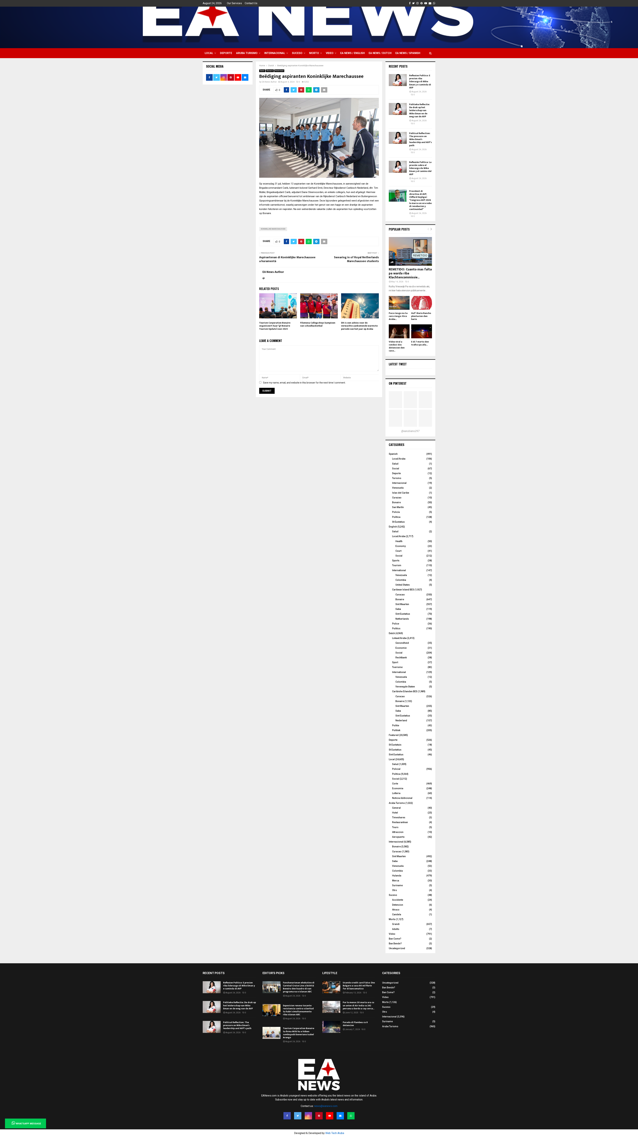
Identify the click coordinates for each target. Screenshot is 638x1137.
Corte (395, 783)
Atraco (395, 909)
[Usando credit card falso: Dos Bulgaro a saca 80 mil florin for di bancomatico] (331, 987)
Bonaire (270, 71)
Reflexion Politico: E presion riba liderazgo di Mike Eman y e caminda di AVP (420, 82)
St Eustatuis (395, 744)
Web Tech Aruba (334, 1133)
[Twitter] (297, 1115)
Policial (396, 769)
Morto (314, 53)
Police (395, 623)
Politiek (396, 730)
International (399, 570)
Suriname (397, 885)
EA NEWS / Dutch (380, 53)
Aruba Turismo (247, 53)
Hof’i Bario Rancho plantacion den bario (421, 316)
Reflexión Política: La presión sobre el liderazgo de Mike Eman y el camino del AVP (420, 168)
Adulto (395, 929)
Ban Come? (395, 938)
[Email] (340, 1115)
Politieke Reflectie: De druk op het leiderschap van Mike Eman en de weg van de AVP (419, 110)
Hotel (395, 812)
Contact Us (251, 3)
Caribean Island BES (403, 589)
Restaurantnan (400, 822)
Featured (394, 735)
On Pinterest (398, 383)
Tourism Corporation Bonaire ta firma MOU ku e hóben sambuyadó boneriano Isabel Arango (298, 1032)
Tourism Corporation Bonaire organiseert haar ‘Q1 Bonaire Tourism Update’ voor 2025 (274, 326)
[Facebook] (287, 1115)
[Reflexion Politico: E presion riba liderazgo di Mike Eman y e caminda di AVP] (398, 80)
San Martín (398, 507)
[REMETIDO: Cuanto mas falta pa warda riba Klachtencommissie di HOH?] (410, 251)
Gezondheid (402, 643)
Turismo (396, 478)
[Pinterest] (319, 1115)
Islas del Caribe (400, 492)
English (393, 526)
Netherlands (402, 618)
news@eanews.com (325, 1106)
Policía (396, 512)
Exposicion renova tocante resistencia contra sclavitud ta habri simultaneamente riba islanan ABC (298, 1010)
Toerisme (397, 667)
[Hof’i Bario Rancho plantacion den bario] (421, 303)
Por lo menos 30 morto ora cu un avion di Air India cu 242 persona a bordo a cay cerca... (358, 1005)
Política (396, 517)
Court (398, 551)
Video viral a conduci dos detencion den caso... (397, 346)
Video (329, 53)
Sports (395, 560)
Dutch (262, 71)
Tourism (396, 565)
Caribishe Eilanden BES (404, 691)
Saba (398, 609)
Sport (395, 662)
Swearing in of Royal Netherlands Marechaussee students (356, 259)
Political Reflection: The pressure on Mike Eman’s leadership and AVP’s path (420, 139)
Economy (400, 546)
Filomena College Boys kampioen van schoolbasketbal (317, 324)
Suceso (297, 53)
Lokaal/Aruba (399, 638)
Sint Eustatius (402, 614)
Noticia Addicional (402, 798)
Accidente (397, 900)
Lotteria (396, 793)
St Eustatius (398, 522)
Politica (396, 774)
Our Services (234, 3)
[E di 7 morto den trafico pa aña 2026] (421, 331)
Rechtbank (401, 657)
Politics (396, 628)
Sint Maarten (402, 604)
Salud (395, 463)
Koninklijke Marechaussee (273, 229)
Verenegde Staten (405, 686)
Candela (396, 914)
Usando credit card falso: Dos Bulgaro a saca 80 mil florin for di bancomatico (359, 986)
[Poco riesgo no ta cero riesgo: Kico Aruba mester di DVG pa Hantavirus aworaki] (399, 303)
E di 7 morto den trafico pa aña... (420, 343)
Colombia (400, 580)
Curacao (400, 594)
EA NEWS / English (352, 53)
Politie (395, 725)
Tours (395, 827)
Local (209, 53)
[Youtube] (329, 1115)
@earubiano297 (410, 431)
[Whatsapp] (351, 1115)
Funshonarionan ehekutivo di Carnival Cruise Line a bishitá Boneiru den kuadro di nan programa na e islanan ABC (298, 987)
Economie (401, 648)
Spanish (393, 454)
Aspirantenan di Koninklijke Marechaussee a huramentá (287, 259)
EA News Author (269, 82)
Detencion (397, 904)
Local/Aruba (398, 458)
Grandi (396, 924)
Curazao (396, 497)
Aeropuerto (398, 837)
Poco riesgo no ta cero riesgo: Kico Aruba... (398, 316)
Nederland (279, 71)
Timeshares (398, 817)
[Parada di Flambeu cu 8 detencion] (331, 1027)
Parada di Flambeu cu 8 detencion (355, 1023)
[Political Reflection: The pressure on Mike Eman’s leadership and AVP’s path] (398, 138)
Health (398, 541)
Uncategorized (397, 948)
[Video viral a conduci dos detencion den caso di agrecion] (399, 331)
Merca (395, 880)
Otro (394, 890)
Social (395, 468)
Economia (397, 788)
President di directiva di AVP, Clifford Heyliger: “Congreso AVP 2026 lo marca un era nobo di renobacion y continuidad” (420, 200)
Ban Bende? (395, 943)
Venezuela (398, 487)
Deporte (226, 53)
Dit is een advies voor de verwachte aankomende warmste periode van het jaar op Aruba (359, 326)
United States (402, 584)
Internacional (274, 53)
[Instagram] (308, 1115)
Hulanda (396, 875)
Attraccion (397, 832)
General (396, 807)
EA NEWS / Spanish (407, 53)
